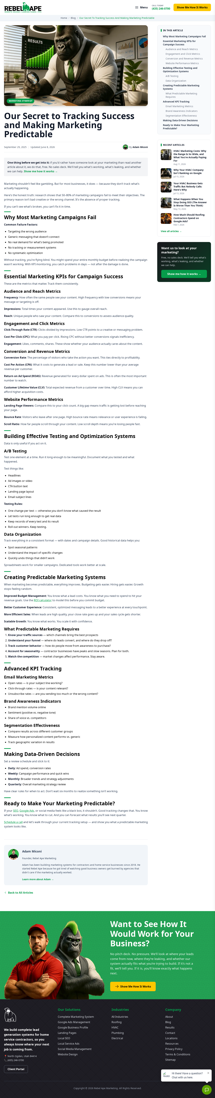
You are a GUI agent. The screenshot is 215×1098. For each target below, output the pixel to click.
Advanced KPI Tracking (176, 101)
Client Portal (16, 1069)
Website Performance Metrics (182, 63)
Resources (172, 1043)
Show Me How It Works (192, 7)
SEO (15, 810)
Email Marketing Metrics (179, 106)
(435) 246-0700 (16, 1060)
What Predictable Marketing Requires (181, 95)
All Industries (120, 1017)
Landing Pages (67, 1033)
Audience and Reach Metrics (182, 49)
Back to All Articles (20, 892)
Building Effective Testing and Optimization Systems (180, 69)
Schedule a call (13, 822)
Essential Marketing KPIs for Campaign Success (179, 42)
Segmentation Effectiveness (181, 115)
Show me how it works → (41, 171)
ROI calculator (43, 600)
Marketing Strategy (20, 100)
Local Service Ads (68, 1043)
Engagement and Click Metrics (183, 53)
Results (170, 1027)
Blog (73, 17)
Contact (170, 1033)
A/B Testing (172, 76)
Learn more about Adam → (38, 879)
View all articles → (171, 231)
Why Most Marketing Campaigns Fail (184, 36)
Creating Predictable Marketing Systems (181, 87)
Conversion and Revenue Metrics (184, 58)
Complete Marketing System (76, 1017)
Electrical (117, 1038)
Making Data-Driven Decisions (180, 120)
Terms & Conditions (177, 1054)
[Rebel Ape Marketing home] (23, 7)
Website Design (68, 1054)
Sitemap (170, 1060)
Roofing (117, 1022)
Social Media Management (75, 1049)
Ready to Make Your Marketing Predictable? (181, 126)
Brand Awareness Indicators (182, 111)
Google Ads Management (74, 1022)
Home (64, 17)
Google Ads (26, 810)
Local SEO (64, 1038)
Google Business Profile (73, 1027)
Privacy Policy (173, 1049)
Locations (171, 1038)
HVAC (115, 1027)
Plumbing (118, 1033)
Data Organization (176, 80)
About (169, 1017)
